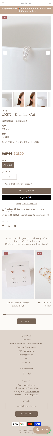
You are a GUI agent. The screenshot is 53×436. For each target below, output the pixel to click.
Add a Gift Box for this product (18, 184)
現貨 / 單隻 (8, 165)
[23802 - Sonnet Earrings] (18, 274)
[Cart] (50, 3)
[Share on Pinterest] (15, 226)
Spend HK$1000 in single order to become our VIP (27, 215)
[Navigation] (2, 3)
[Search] (44, 3)
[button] (5, 53)
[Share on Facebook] (3, 226)
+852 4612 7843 (31, 388)
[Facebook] (23, 373)
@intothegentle (32, 391)
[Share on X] (9, 226)
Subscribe (26, 414)
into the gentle (31, 394)
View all (26, 321)
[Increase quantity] (14, 176)
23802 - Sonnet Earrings (18, 303)
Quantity (6, 172)
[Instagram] (29, 373)
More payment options (26, 204)
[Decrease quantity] (4, 176)
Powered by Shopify (26, 433)
